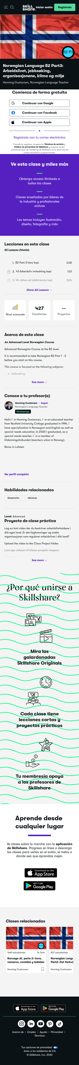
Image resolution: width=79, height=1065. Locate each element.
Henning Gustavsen (31, 403)
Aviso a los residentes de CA (39, 1051)
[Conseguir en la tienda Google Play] (39, 886)
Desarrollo (13, 498)
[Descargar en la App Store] (39, 873)
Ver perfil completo (16, 474)
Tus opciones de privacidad (36, 1047)
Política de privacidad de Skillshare (31, 147)
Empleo (31, 1032)
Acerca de (18, 1032)
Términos (40, 1035)
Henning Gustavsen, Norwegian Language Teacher (36, 82)
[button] (6, 7)
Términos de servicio (54, 144)
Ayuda (43, 1032)
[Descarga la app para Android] (53, 1008)
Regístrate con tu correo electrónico (39, 137)
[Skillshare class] (26, 938)
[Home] (29, 7)
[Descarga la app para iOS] (25, 1008)
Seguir (44, 403)
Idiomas (32, 498)
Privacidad (57, 1032)
